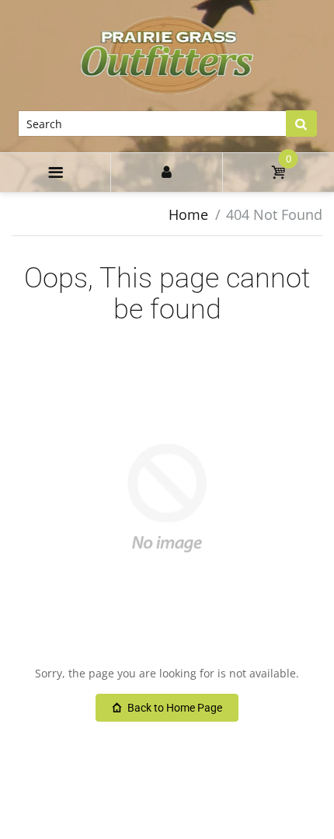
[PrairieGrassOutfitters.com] (167, 54)
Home (188, 214)
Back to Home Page (174, 707)
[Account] (166, 172)
